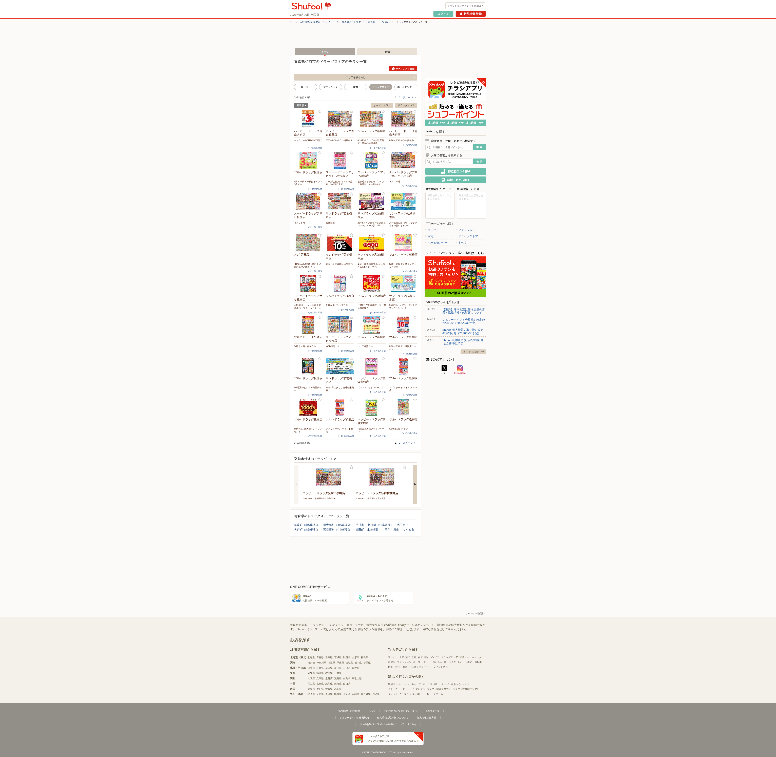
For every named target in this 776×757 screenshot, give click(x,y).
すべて (462, 242)
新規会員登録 (470, 14)
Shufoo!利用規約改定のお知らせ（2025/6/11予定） (462, 341)
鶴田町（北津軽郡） (368, 529)
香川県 (320, 689)
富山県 (338, 668)
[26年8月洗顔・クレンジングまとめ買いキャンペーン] (403, 201)
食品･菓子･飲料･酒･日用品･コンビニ (419, 657)
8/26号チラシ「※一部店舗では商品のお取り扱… (370, 141)
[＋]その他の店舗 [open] (314, 148)
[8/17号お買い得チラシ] (308, 325)
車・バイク (450, 662)
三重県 (338, 673)
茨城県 (349, 662)
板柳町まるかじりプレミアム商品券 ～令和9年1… (370, 183)
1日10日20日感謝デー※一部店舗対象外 (371, 306)
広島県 (320, 683)
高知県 (338, 689)
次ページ (409, 97)
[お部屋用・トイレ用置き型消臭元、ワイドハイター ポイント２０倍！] (308, 283)
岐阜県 (329, 673)
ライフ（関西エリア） (439, 689)
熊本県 (338, 694)
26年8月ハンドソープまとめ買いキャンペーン (403, 306)
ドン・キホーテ (412, 684)
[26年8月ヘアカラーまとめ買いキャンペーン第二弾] (371, 201)
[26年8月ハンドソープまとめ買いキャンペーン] (403, 283)
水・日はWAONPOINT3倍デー (308, 141)
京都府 (329, 678)
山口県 (346, 683)
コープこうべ (406, 694)
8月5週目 (330, 223)
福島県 (364, 657)
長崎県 (329, 694)
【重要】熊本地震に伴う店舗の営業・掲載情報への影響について (463, 311)
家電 (355, 87)
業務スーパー (395, 684)
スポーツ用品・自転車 (470, 662)
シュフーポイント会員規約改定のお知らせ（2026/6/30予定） (463, 321)
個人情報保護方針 (426, 717)
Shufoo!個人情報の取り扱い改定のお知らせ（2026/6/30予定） (462, 331)
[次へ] (415, 484)
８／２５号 (394, 181)
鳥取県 (329, 683)
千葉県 (340, 662)
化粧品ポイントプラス (337, 305)
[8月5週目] (340, 201)
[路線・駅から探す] (455, 179)
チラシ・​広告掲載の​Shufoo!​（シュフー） (312, 22)
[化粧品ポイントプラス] (340, 283)
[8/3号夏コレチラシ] (403, 407)
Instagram (460, 370)
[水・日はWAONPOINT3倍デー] (308, 119)
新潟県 (329, 668)
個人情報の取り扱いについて (393, 717)
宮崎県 (355, 694)
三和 (426, 694)
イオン (466, 684)
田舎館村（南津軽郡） (337, 524)
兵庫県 (320, 678)
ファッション (330, 87)
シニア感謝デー (365, 346)
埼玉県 (331, 662)
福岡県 (311, 694)
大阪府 (311, 678)
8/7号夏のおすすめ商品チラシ (308, 389)
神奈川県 (321, 662)
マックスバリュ (431, 684)
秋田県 (346, 657)
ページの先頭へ (475, 613)
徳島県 (311, 689)
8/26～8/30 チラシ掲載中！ (339, 140)
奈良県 (346, 678)
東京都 (311, 662)
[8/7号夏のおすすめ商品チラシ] (308, 366)
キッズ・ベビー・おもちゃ (427, 662)
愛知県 (311, 673)
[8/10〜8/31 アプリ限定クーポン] (403, 325)
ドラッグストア (406, 105)
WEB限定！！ (333, 346)
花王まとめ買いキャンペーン (370, 430)
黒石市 (401, 524)
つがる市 (408, 529)
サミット (393, 694)
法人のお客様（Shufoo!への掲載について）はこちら (388, 724)
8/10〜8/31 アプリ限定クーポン (402, 347)
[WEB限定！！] (340, 325)
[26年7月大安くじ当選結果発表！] (340, 366)
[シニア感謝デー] (371, 325)
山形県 (355, 657)
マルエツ (420, 689)
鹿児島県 (366, 694)
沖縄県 (376, 694)
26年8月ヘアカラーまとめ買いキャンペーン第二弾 (371, 224)
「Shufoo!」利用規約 (348, 711)
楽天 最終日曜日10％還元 (339, 264)
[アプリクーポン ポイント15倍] (403, 366)
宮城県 (338, 657)
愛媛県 (329, 689)
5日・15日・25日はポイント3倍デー (308, 183)
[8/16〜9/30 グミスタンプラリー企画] (403, 242)
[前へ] (296, 484)
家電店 (391, 662)
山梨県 (311, 668)
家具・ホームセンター (472, 657)
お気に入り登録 (319, 111)
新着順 (299, 106)
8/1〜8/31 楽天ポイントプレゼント (308, 430)
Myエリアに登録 (403, 68)
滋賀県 (338, 678)
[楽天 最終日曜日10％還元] (340, 242)
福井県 (355, 668)
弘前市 (385, 22)
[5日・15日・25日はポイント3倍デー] (308, 160)
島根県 (338, 683)
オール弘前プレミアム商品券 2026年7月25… (339, 183)
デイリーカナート (440, 694)
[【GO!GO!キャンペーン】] (371, 366)
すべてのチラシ (382, 105)
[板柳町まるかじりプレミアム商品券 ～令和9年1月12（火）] (371, 160)
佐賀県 (320, 694)
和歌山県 (357, 678)
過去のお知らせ (473, 351)
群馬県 (367, 662)
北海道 (311, 657)
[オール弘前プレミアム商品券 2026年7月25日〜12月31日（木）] (340, 160)
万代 (411, 689)
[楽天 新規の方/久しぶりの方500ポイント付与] (371, 242)
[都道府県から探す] (455, 171)
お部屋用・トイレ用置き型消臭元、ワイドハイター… (307, 306)
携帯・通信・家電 (397, 667)
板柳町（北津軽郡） (380, 524)
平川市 (359, 524)
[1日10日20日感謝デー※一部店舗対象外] (371, 283)
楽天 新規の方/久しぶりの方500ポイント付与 (371, 265)
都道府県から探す (351, 22)
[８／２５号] (403, 160)
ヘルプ (371, 711)
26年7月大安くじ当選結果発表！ (340, 389)
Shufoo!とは (432, 711)
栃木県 (358, 662)
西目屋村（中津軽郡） (337, 529)
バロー (419, 694)
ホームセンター (405, 87)
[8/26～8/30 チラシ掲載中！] (340, 119)
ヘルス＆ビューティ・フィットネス (428, 667)
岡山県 (311, 683)
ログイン (443, 14)
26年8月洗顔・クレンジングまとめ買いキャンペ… (403, 224)
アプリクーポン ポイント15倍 (403, 389)
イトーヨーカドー (397, 689)
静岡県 (320, 673)
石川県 (346, 668)
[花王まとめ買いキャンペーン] (371, 407)
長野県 (320, 668)
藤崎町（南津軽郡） (306, 524)
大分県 (346, 694)
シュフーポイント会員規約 (354, 717)
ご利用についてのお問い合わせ (401, 711)
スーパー (305, 87)
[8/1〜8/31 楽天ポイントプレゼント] (308, 407)
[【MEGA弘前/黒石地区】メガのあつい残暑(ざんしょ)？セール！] (308, 242)
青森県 (371, 22)
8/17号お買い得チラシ (305, 346)
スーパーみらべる (451, 684)
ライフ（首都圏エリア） (466, 689)
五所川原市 (392, 529)
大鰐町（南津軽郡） (306, 529)
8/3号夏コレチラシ (398, 428)
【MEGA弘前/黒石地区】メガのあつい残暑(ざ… (307, 265)
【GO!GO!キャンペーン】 (370, 387)
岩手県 (329, 657)
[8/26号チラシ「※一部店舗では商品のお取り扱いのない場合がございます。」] (371, 119)
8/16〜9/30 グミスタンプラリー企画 (402, 265)
